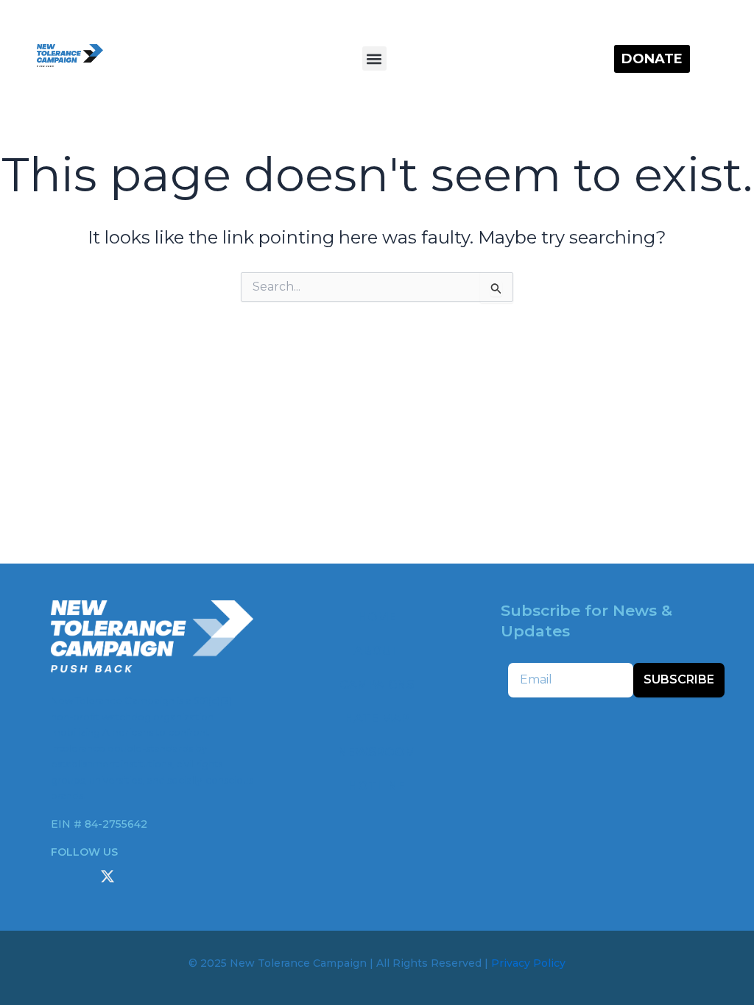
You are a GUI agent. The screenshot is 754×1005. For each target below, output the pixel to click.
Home (377, 617)
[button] (374, 58)
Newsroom (377, 752)
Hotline (376, 786)
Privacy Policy (528, 963)
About (377, 651)
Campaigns (377, 685)
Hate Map (377, 718)
